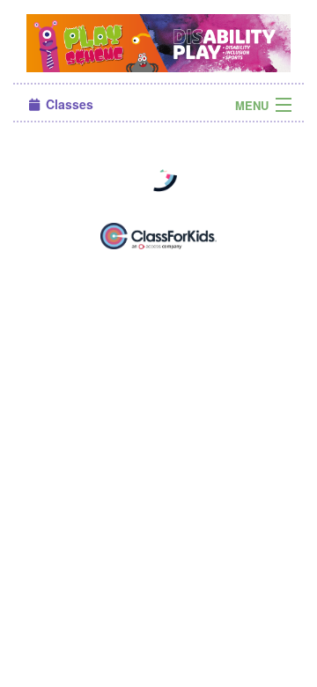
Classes (67, 104)
